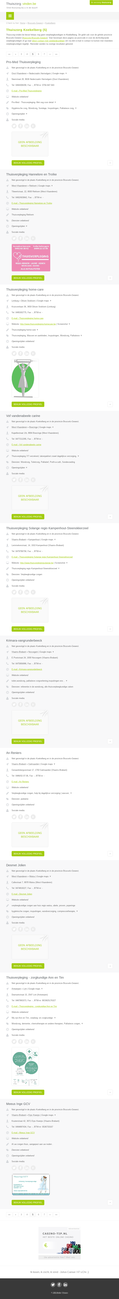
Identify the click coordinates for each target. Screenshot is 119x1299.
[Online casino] (61, 1228)
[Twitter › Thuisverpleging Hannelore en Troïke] (14, 238)
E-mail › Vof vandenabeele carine (26, 444)
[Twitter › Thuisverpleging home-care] (14, 353)
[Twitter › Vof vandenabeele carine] (14, 479)
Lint (25, 989)
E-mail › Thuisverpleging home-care (27, 318)
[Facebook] (59, 1284)
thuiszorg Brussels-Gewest (35, 38)
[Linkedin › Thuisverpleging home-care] (26, 353)
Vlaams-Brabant (19, 539)
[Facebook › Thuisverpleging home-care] (20, 353)
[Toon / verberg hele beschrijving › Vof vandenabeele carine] (62, 456)
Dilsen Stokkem (28, 301)
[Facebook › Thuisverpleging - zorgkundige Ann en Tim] (20, 1041)
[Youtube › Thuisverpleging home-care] (33, 353)
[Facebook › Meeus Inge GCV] (20, 1167)
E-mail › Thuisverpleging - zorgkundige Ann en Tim (34, 1006)
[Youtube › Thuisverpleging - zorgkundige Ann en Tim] (33, 1041)
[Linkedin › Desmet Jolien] (26, 929)
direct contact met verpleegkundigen (48, 41)
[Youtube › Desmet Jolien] (33, 929)
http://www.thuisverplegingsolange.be (36, 563)
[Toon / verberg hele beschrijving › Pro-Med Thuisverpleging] (62, 102)
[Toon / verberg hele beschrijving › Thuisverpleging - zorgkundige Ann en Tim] (62, 1017)
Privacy (65, 1293)
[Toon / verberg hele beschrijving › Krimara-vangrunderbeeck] (62, 680)
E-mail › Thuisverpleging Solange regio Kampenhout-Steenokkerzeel (42, 557)
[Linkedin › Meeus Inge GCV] (26, 1167)
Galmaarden (33, 764)
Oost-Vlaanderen (19, 73)
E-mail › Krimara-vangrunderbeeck (27, 669)
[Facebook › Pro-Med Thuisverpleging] (20, 126)
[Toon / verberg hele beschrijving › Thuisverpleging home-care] (62, 329)
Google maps (60, 73)
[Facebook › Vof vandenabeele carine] (20, 479)
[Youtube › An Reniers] (33, 816)
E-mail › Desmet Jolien (22, 894)
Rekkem (33, 186)
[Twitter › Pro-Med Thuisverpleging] (14, 126)
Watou (32, 876)
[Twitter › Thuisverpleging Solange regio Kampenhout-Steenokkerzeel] (14, 592)
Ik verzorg (101, 2)
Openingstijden (20, 114)
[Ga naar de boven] (110, 162)
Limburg (15, 301)
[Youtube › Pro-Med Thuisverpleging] (33, 126)
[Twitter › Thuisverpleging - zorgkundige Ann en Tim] (14, 1041)
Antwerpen (16, 989)
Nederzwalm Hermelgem (40, 73)
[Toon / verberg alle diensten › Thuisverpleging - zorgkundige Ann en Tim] (62, 1023)
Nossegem (33, 652)
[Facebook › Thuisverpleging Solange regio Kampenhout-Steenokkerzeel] (20, 592)
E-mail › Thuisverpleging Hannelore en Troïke (32, 203)
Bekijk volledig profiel (28, 163)
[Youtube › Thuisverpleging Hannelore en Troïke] (33, 238)
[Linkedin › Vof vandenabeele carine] (26, 479)
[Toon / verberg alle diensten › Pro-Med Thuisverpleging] (62, 108)
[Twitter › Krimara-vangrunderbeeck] (14, 704)
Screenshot (63, 324)
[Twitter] (53, 1284)
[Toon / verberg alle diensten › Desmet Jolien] (62, 911)
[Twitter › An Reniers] (14, 816)
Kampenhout (34, 539)
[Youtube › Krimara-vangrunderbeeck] (33, 704)
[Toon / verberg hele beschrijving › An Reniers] (62, 793)
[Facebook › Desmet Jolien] (20, 929)
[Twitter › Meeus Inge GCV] (14, 1167)
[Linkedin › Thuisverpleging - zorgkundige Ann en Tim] (26, 1041)
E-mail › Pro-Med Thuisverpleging (27, 91)
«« (9, 54)
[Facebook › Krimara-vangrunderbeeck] (20, 704)
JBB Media (57, 1293)
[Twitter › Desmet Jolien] (14, 929)
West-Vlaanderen (19, 186)
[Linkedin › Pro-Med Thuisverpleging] (26, 126)
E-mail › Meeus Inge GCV (23, 1132)
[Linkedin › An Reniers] (26, 816)
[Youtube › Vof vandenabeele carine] (33, 479)
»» (56, 54)
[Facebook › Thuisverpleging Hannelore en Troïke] (20, 238)
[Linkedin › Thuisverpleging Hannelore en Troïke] (26, 238)
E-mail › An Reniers (20, 781)
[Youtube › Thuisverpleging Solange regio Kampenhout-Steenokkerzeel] (33, 592)
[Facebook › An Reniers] (20, 816)
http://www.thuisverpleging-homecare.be (38, 324)
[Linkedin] (65, 1284)
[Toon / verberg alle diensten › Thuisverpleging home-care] (62, 335)
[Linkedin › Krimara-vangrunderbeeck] (26, 704)
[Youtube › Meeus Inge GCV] (33, 1167)
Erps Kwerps (34, 1115)
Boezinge (33, 427)
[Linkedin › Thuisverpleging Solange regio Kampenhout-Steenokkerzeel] (26, 592)
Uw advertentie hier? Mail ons (59, 1257)
